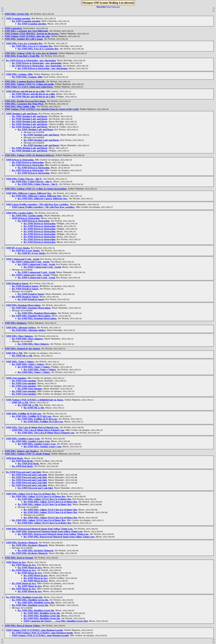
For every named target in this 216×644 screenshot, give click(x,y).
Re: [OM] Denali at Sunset (25, 286)
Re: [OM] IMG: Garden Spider (27, 215)
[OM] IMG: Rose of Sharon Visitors (22, 625)
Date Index (101, 7)
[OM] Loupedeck (13, 28)
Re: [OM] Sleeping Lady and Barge (29, 116)
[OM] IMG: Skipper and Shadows (22, 451)
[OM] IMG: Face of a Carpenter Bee (24, 43)
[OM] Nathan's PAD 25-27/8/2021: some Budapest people (34, 630)
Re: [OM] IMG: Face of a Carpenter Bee (32, 46)
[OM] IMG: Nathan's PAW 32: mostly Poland (27, 453)
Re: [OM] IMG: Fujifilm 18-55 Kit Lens (31, 416)
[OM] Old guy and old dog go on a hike (25, 91)
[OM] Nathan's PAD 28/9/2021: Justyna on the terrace (32, 33)
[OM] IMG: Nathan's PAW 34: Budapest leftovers (29, 155)
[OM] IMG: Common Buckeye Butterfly (25, 81)
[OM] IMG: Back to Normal (19, 557)
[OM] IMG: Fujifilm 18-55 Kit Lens (23, 413)
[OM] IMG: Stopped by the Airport (22, 348)
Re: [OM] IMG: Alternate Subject (29, 330)
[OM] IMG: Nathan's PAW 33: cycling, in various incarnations (36, 188)
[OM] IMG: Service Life (17, 14)
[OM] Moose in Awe (16, 562)
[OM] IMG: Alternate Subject (21, 327)
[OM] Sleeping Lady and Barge (21, 113)
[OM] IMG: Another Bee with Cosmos (24, 39)
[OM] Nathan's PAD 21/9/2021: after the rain (27, 36)
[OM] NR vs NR (14, 353)
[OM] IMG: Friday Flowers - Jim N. (24, 179)
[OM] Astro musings (16, 378)
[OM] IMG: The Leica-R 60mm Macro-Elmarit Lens (32, 427)
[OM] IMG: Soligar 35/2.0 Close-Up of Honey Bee (30, 494)
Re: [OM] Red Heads (22, 461)
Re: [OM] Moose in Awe (24, 565)
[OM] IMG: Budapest (15, 323)
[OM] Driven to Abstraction (20, 160)
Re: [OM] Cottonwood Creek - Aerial (30, 261)
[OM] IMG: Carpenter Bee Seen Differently (26, 31)
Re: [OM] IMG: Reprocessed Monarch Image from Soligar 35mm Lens (47, 531)
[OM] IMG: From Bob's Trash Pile (22, 56)
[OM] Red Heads (14, 458)
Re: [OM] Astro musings (24, 380)
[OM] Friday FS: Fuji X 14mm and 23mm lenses (29, 86)
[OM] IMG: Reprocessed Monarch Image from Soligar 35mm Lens (39, 529)
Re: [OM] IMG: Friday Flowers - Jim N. (32, 181)
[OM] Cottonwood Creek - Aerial (22, 259)
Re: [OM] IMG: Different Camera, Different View (37, 196)
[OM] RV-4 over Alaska (18, 248)
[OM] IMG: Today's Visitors (20, 361)
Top (109, 7)
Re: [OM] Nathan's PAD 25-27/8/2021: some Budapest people (42, 633)
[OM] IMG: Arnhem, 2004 (19, 74)
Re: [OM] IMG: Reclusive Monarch (29, 545)
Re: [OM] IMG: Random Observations (31, 308)
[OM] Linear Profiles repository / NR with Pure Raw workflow (37, 204)
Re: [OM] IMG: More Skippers (27, 338)
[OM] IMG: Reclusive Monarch (21, 542)
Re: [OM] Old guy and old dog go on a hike (33, 94)
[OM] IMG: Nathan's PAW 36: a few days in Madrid (31, 53)
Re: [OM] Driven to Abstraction (28, 162)
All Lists (115, 7)
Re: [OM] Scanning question (26, 21)
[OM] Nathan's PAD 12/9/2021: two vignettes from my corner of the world (41, 109)
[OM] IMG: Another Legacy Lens (23, 438)
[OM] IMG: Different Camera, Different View (29, 193)
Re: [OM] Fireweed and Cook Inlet (23, 472)
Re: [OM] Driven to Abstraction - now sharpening (31, 60)
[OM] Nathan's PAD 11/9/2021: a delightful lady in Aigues (34, 400)
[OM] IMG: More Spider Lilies (20, 106)
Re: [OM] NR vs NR (22, 355)
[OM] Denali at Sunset (17, 283)
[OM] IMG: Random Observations (23, 305)
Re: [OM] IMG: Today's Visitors (28, 364)
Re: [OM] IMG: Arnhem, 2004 (27, 77)
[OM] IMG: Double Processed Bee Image (25, 101)
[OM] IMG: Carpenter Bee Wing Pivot (24, 104)
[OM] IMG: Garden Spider (19, 213)
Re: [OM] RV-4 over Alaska (26, 250)
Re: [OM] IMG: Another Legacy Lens (31, 441)
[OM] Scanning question (18, 18)
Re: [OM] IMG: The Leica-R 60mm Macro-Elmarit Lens (46, 432)
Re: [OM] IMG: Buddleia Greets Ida (24, 597)
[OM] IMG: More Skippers (19, 336)
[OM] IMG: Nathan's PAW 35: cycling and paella (29, 84)
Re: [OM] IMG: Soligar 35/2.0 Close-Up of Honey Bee (38, 496)
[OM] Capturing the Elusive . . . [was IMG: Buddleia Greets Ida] (56, 621)
